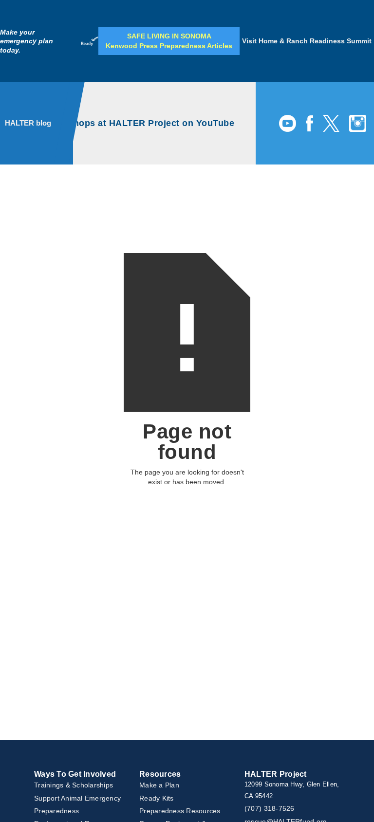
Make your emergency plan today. (26, 41)
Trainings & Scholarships (73, 785)
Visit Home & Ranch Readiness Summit (307, 41)
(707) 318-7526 (269, 808)
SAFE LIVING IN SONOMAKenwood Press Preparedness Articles (169, 41)
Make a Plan (159, 785)
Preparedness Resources (180, 811)
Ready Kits (156, 798)
